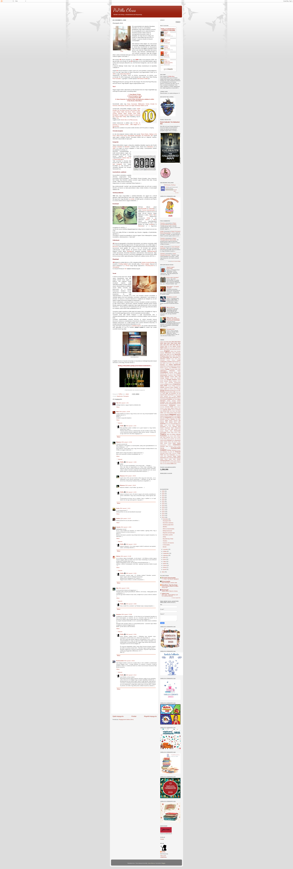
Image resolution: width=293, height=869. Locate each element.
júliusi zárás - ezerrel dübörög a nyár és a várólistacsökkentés (170, 595)
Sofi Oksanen (177, 438)
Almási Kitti (174, 349)
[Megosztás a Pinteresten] (138, 394)
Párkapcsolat (177, 428)
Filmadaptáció (164, 372)
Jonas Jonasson (164, 396)
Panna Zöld (167, 56)
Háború (167, 384)
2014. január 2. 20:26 (129, 660)
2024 (171, 344)
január (164, 569)
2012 (173, 341)
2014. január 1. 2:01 (124, 403)
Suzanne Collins (177, 441)
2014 (179, 341)
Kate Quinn (178, 397)
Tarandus (178, 450)
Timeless (165, 540)
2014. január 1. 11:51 (131, 425)
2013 (176, 341)
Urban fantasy (177, 457)
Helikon (173, 385)
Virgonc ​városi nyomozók (166, 54)
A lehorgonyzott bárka (167, 40)
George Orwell (163, 379)
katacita (118, 527)
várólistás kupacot (136, 325)
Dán (179, 361)
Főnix (175, 375)
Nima (117, 411)
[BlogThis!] (134, 394)
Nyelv (179, 423)
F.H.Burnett (162, 369)
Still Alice (165, 526)
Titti (154, 215)
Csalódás (169, 361)
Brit (179, 357)
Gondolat (166, 381)
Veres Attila (162, 462)
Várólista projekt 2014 (168, 524)
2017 (168, 343)
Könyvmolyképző (163, 405)
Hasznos (169, 385)
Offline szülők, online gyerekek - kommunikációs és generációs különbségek (173, 319)
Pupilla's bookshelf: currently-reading (168, 29)
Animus (172, 351)
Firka (168, 373)
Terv (170, 453)
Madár (175, 412)
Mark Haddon (174, 416)
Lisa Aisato (178, 411)
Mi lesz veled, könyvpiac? (172, 277)
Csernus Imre (175, 361)
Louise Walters (166, 412)
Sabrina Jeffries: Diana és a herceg (169, 591)
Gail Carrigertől (117, 164)
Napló (166, 420)
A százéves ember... (123, 124)
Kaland (178, 396)
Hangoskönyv (176, 384)
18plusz (162, 341)
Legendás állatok (167, 409)
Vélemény (178, 460)
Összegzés (126, 396)
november (165, 549)
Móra (177, 419)
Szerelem (162, 446)
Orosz (173, 425)
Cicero (172, 358)
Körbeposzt (172, 405)
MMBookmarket (151, 251)
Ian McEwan (170, 388)
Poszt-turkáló (177, 430)
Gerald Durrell (167, 42)
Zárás (172, 463)
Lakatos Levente (174, 408)
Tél (173, 451)
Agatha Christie (176, 346)
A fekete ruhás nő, (126, 157)
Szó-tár (162, 448)
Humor (176, 387)
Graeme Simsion (173, 381)
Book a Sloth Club (173, 355)
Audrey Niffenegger (176, 352)
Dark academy (175, 363)
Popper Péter (168, 430)
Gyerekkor (171, 382)
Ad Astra (170, 346)
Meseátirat (162, 419)
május (164, 561)
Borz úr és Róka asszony (131, 119)
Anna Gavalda (177, 351)
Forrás (121, 51)
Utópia (170, 459)
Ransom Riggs (177, 432)
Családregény (163, 361)
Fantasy (167, 369)
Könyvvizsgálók (166, 581)
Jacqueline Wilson (169, 392)
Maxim (178, 416)
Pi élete (136, 123)
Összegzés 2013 (167, 520)
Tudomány (169, 456)
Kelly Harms (175, 399)
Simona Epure (167, 63)
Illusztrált (167, 390)
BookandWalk (166, 357)
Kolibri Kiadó (169, 402)
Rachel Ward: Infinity (120, 116)
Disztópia (162, 364)
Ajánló (165, 347)
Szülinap (169, 450)
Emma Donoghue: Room (135, 96)
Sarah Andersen (166, 437)
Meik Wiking (174, 417)
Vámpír (178, 459)
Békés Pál (169, 354)
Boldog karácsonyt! (167, 530)
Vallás (174, 459)
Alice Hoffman (167, 349)
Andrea (118, 518)
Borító (171, 357)
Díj (179, 363)
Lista (161, 412)
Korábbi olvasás (176, 402)
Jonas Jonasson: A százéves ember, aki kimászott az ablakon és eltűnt (135, 99)
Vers (166, 462)
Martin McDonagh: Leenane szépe (169, 582)
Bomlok (164, 546)
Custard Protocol (171, 360)
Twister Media (176, 456)
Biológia (167, 355)
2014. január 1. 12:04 (126, 442)
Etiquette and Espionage (169, 532)
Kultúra (165, 408)
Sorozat (169, 440)
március (165, 565)
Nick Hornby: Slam (135, 110)
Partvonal (162, 429)
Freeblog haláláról (123, 264)
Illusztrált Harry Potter (168, 538)
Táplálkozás (174, 450)
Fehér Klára (177, 369)
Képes (178, 399)
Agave (162, 347)
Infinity (164, 536)
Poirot (179, 429)
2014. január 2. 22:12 (131, 675)
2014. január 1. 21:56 (131, 573)
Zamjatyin (119, 146)
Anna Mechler (167, 48)
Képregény (162, 400)
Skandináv (172, 438)
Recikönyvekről (150, 265)
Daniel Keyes (169, 363)
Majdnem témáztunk (164, 416)
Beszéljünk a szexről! (171, 297)
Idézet (174, 388)
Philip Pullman (174, 429)
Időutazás (178, 388)
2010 (167, 341)
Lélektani (173, 409)
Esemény (174, 367)
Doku (167, 364)
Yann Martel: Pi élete (135, 94)
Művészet (162, 420)
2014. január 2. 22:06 (131, 634)
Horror (171, 387)
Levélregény (177, 409)
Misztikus (173, 419)
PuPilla (120, 394)
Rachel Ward (170, 432)
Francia (178, 375)
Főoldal (133, 716)
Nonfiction (163, 423)
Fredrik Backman (164, 376)
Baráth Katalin (163, 354)
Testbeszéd (174, 453)
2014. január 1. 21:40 (126, 556)
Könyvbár (167, 403)
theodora (118, 614)
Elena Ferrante (167, 366)
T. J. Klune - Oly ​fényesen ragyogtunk (170, 579)
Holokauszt (167, 387)
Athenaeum (168, 352)
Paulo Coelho (167, 429)
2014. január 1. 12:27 (125, 518)
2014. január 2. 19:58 (126, 614)
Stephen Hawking (163, 441)
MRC (179, 419)
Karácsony (162, 397)
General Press (173, 378)
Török (167, 454)
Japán (163, 393)
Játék (167, 393)
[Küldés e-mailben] (132, 394)
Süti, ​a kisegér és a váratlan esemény (168, 61)
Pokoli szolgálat (145, 264)
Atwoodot (127, 146)
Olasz (161, 425)
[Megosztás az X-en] (135, 394)
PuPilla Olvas (124, 10)
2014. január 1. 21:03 (131, 492)
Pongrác (161, 430)
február (165, 567)
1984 (114, 73)
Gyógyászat (162, 384)
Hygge (165, 388)
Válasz (117, 407)
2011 (170, 341)
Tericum (167, 453)
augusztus (165, 555)
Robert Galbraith (176, 434)
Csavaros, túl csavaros (168, 542)
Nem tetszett (169, 422)
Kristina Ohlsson (177, 406)
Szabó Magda (176, 443)
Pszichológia (163, 432)
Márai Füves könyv (122, 135)
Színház (178, 446)
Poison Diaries (144, 134)
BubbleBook (162, 358)
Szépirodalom (176, 444)
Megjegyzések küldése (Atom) (126, 719)
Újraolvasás (163, 457)
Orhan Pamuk (168, 425)
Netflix (179, 422)
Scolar (168, 438)
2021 (161, 344)
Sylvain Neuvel (167, 443)
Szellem (169, 444)
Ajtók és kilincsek (170, 307)
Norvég (172, 423)
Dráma (171, 364)
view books (176, 192)
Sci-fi (165, 438)
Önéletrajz (178, 425)
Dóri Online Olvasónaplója (169, 577)
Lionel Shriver (172, 411)
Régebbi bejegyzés (150, 716)
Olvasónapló (165, 589)
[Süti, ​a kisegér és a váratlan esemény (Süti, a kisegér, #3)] (163, 63)
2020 (179, 343)
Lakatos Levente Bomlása (148, 262)
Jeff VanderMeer (172, 393)
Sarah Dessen (174, 437)
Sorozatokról (116, 267)
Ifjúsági (162, 390)
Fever (179, 370)
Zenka (117, 508)
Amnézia (161, 351)
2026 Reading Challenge (170, 185)
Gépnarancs (150, 146)
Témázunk (177, 451)
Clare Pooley (177, 358)
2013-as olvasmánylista (168, 528)
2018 (172, 343)
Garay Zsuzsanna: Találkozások (135, 104)
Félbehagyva (163, 370)
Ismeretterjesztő (172, 390)
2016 (165, 343)
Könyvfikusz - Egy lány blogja (169, 585)
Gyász (166, 382)
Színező (175, 446)
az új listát (131, 199)
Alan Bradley (172, 347)
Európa (178, 367)
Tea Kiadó (170, 451)
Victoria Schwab (170, 462)
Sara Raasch (170, 435)
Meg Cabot (162, 417)
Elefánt (161, 366)
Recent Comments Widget (175, 261)
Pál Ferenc (169, 426)
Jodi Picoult (171, 394)
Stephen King (170, 441)
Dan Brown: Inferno (130, 112)
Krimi (171, 406)
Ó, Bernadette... (167, 544)
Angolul (167, 351)
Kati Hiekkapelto (163, 399)
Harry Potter (163, 385)
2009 (165, 341)
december (165, 519)
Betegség (162, 355)
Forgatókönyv (170, 375)
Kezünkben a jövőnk (168, 534)
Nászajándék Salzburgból (134, 135)
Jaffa (174, 392)
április (164, 563)
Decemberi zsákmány (168, 522)
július (164, 557)
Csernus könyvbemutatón (148, 210)
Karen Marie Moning (170, 397)
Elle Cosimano (177, 366)
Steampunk (177, 440)
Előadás (162, 367)
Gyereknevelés (177, 382)
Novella (176, 423)
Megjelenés (168, 417)
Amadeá (151, 224)
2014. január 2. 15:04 (124, 588)
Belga (173, 354)
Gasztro (167, 378)
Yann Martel (164, 463)
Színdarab (171, 446)
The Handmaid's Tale (147, 135)
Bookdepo (129, 251)
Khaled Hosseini (171, 400)
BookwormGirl (120, 660)
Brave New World (125, 73)
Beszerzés (115, 246)
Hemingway (178, 385)
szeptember (166, 553)
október (165, 551)
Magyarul (172, 414)
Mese (178, 417)
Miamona (118, 442)
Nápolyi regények (173, 420)
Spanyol (173, 440)
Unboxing (171, 457)
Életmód (172, 366)
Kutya (169, 408)
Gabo (176, 376)
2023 (167, 344)
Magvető (167, 414)
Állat (171, 349)
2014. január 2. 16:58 (131, 603)
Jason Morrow (151, 863)
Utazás (161, 459)
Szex (167, 446)
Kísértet (178, 400)
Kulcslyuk (162, 408)
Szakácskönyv (163, 444)
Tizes (161, 454)
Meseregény (167, 419)
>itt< (125, 268)
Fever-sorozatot (117, 78)
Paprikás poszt (177, 426)
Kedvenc (169, 399)
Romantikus (163, 435)
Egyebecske (120, 396)
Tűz (118, 118)
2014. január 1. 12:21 (125, 508)
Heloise (118, 556)
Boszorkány (176, 357)
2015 (161, 343)
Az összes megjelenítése (176, 597)
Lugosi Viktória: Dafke (118, 112)
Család (178, 360)
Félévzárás (172, 370)
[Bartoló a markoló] (163, 48)
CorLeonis (162, 360)
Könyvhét (151, 208)
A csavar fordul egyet (118, 159)
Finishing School (173, 372)
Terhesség (162, 453)
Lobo (146, 219)
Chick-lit (168, 358)
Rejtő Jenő (169, 434)
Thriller (178, 453)
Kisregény (162, 402)
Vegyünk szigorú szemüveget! (170, 268)
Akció (169, 347)
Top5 (165, 454)
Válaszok (120, 423)
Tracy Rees (178, 454)
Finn (165, 373)
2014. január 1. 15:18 (131, 544)
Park (172, 428)
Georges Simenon (172, 379)
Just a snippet (172, 396)
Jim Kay (179, 393)
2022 (164, 344)
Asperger (162, 352)
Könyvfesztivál (172, 403)
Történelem (172, 454)
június (164, 559)
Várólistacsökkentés (165, 460)
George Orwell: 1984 (135, 97)
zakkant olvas (165, 593)
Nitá (154, 219)
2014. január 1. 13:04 (126, 527)
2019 (175, 343)
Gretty (148, 218)
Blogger (163, 863)
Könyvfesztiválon (142, 208)
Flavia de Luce (173, 373)
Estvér (122, 119)
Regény (163, 434)
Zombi (175, 463)
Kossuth (162, 403)
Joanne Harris (163, 394)
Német (175, 422)
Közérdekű (167, 406)
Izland (177, 390)
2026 (177, 344)
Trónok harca (163, 456)
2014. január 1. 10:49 (124, 411)
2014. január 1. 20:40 (130, 475)
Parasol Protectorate (165, 428)
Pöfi (150, 215)
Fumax (172, 376)
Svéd (161, 443)
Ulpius (167, 457)
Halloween (171, 384)
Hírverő (162, 387)
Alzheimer (178, 349)
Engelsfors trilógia (167, 367)
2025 (174, 344)
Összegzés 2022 (170, 329)
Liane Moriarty (163, 411)
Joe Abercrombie (177, 394)
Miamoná (140, 226)
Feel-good (172, 369)
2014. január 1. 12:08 (131, 462)
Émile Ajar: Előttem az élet (141, 105)
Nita (117, 588)
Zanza (168, 463)
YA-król (127, 265)
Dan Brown (162, 363)
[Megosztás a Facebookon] (137, 394)
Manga (170, 416)
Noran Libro (168, 423)
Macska (172, 412)
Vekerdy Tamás (173, 460)
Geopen (178, 378)
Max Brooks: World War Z (135, 100)
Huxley (114, 146)
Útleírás (166, 459)
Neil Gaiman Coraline (142, 78)
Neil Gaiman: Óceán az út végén (126, 105)
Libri (168, 411)
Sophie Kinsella (163, 440)
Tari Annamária (163, 451)
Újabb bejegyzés (118, 716)
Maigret (178, 414)
